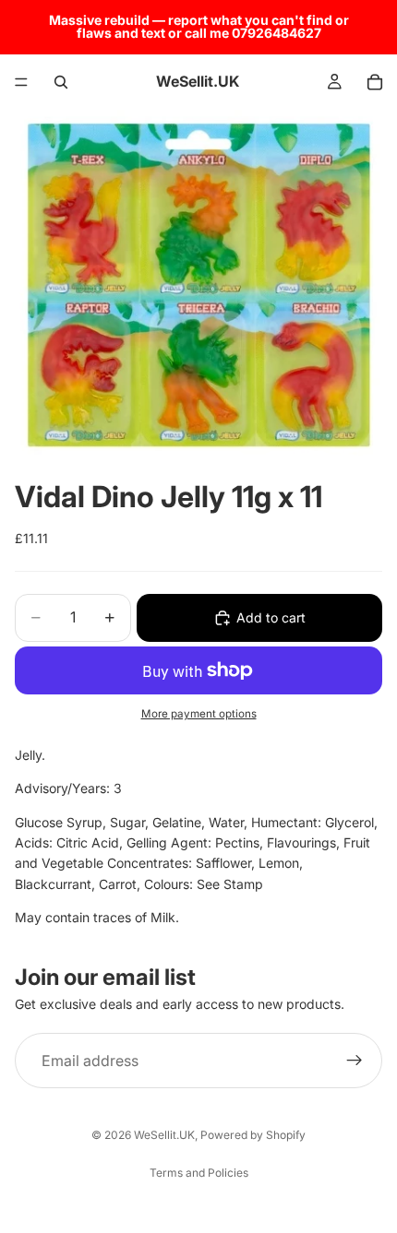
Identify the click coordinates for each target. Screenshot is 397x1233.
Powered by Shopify (253, 1135)
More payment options (199, 713)
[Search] (61, 82)
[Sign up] (354, 1060)
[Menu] (21, 82)
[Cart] (375, 82)
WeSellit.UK (164, 1135)
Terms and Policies (199, 1173)
